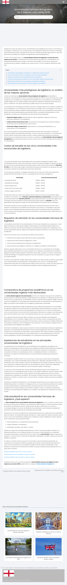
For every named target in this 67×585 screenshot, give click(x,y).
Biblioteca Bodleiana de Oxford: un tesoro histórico (18, 451)
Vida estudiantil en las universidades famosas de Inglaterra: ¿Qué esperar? (27, 83)
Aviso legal (6, 580)
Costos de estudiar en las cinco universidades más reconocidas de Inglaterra (27, 75)
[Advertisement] (33, 36)
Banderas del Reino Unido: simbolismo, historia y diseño (19, 457)
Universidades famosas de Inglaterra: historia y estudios (19, 454)
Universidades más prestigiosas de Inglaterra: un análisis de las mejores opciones (28, 73)
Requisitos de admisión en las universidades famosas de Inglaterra (25, 77)
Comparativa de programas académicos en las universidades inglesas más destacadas (30, 79)
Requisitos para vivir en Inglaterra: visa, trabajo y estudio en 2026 (49, 471)
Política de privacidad (25, 580)
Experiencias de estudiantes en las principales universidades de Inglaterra (26, 81)
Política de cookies (14, 580)
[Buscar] (50, 16)
